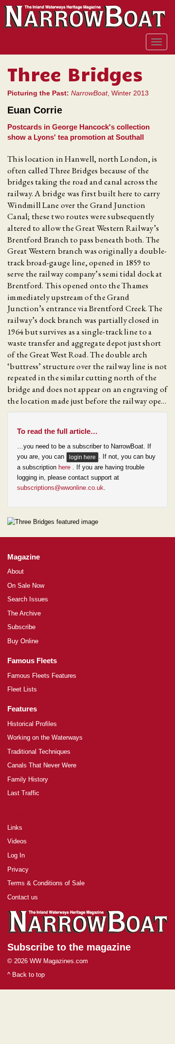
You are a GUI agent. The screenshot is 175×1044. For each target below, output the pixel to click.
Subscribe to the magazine (69, 947)
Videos (17, 841)
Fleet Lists (22, 689)
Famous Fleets (32, 660)
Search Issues (27, 599)
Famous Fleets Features (41, 675)
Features (22, 709)
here (65, 467)
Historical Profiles (32, 723)
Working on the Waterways (45, 737)
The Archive (24, 613)
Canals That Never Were (41, 765)
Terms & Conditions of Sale (46, 883)
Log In (16, 855)
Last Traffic (23, 793)
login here (82, 457)
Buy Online (22, 641)
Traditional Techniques (38, 751)
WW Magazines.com (59, 961)
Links (14, 827)
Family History (27, 779)
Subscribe (21, 627)
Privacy (18, 869)
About (15, 571)
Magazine (23, 557)
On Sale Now (25, 585)
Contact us (22, 897)
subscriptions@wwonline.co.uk (60, 487)
